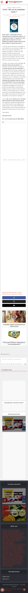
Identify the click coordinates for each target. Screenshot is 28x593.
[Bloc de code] (15, 364)
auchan (5, 533)
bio (16, 292)
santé (13, 561)
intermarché (22, 545)
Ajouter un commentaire (19, 15)
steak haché (18, 563)
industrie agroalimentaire (10, 545)
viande (10, 566)
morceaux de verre (8, 552)
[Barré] (8, 364)
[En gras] (2, 364)
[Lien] (17, 364)
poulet (16, 556)
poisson (6, 556)
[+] (21, 364)
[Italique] (4, 364)
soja (11, 563)
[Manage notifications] (24, 589)
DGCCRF (22, 538)
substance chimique (17, 294)
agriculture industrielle (8, 292)
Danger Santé (5, 576)
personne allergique (9, 554)
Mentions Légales (21, 589)
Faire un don (13, 589)
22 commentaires (14, 498)
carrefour (6, 535)
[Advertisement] (14, 227)
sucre (5, 566)
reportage (11, 559)
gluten (12, 542)
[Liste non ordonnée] (11, 364)
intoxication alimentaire (9, 547)
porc (11, 556)
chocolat (6, 538)
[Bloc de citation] (13, 364)
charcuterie (19, 535)
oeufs (23, 552)
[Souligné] (6, 364)
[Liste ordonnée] (10, 364)
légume (21, 549)
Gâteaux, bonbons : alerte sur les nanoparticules (14, 423)
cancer (20, 292)
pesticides (18, 554)
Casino (12, 535)
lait (4, 549)
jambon (20, 547)
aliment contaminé (8, 531)
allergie (17, 531)
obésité (17, 552)
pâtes (21, 556)
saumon (6, 563)
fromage (6, 542)
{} (19, 364)
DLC (5, 540)
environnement (7, 294)
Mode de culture (16, 7)
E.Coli (19, 540)
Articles (9, 7)
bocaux (15, 533)
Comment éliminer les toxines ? (14, 511)
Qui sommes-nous (5, 589)
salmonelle (19, 559)
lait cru (9, 549)
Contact (9, 590)
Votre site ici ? (5, 579)
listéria (15, 549)
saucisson (19, 561)
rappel (5, 559)
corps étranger (14, 538)
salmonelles (7, 561)
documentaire (11, 540)
